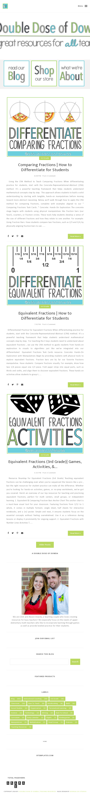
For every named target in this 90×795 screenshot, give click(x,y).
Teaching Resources (19, 727)
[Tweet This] (13, 236)
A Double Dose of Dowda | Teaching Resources (37, 791)
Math (68, 703)
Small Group (53, 722)
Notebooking (53, 703)
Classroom (15, 703)
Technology (29, 712)
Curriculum (15, 717)
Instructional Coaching (33, 698)
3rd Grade (45, 158)
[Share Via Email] (22, 236)
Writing (45, 712)
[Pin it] (17, 236)
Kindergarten (64, 717)
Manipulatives (16, 722)
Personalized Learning (57, 708)
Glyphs (49, 717)
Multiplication (35, 722)
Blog (13, 698)
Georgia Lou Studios (78, 791)
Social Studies (16, 708)
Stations (69, 722)
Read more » (75, 236)
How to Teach (33, 703)
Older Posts (45, 544)
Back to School (62, 712)
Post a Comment (49, 176)
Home (45, 741)
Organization (36, 708)
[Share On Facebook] (8, 236)
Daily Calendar (33, 717)
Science (14, 712)
